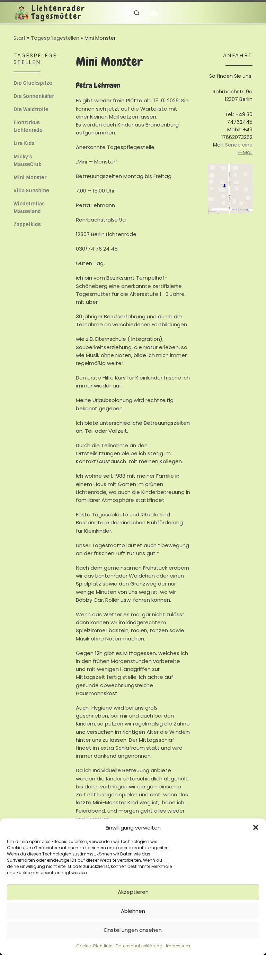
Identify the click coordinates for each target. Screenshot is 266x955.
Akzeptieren (133, 892)
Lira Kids (24, 143)
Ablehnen (133, 911)
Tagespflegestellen (55, 38)
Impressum (178, 946)
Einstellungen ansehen (133, 930)
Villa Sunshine (31, 190)
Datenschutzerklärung (139, 946)
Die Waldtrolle (31, 109)
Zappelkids (27, 224)
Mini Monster (30, 177)
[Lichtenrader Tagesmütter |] (21, 12)
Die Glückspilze (33, 83)
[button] (255, 827)
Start (20, 38)
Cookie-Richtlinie (94, 946)
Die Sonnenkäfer (34, 96)
